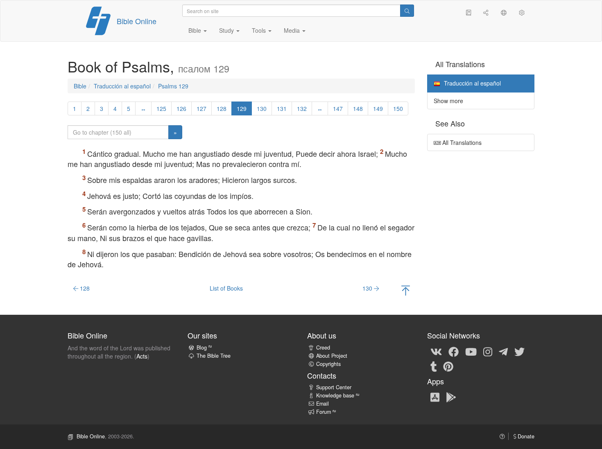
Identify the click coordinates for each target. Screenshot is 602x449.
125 (161, 108)
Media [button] (292, 30)
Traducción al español (122, 86)
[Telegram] (503, 351)
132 (302, 108)
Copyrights (328, 364)
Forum (326, 411)
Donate (525, 436)
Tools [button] (259, 30)
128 (221, 108)
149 (378, 108)
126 (181, 108)
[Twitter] (519, 351)
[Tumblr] (433, 366)
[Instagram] (487, 351)
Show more (448, 101)
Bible (80, 86)
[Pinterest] (448, 366)
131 (282, 108)
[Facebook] (453, 351)
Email (322, 403)
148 (358, 108)
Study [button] (227, 30)
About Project (331, 355)
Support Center (333, 387)
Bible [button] (195, 30)
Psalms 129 (173, 86)
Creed (323, 347)
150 (398, 108)
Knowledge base (337, 395)
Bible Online (136, 21)
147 (338, 108)
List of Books (226, 288)
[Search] (407, 11)
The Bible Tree (214, 355)
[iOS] (434, 397)
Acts (141, 356)
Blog (204, 347)
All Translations (461, 142)
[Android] (451, 397)
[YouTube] (471, 351)
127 (201, 108)
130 (262, 108)
